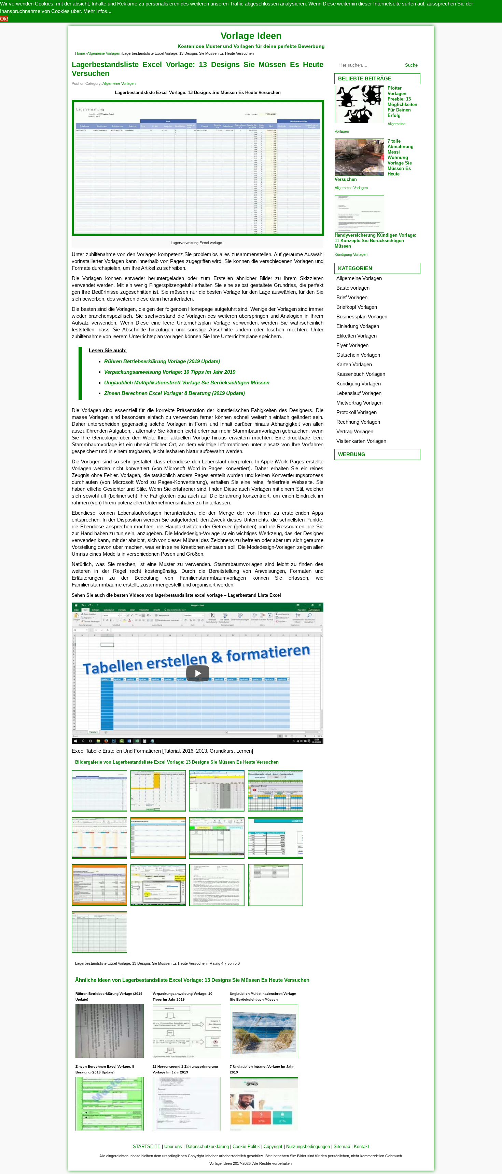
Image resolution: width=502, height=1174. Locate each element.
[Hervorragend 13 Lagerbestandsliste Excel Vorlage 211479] (217, 811)
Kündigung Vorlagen (351, 254)
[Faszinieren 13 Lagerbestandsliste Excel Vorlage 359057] (99, 858)
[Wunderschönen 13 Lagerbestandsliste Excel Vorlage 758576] (158, 811)
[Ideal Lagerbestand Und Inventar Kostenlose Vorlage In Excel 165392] (275, 858)
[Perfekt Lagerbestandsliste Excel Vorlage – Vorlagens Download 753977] (217, 858)
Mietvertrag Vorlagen (359, 403)
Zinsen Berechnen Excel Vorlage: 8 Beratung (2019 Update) (174, 393)
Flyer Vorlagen (352, 345)
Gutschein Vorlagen (358, 355)
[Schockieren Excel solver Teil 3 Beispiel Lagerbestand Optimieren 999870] (158, 906)
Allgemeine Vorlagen (103, 53)
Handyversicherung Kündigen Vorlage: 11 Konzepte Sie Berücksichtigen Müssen (375, 241)
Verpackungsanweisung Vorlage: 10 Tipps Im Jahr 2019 (169, 372)
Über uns (173, 1146)
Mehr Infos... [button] (97, 11)
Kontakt (361, 1146)
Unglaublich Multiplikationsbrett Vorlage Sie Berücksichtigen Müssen (186, 382)
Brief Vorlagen (351, 297)
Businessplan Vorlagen (361, 316)
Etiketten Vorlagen (356, 336)
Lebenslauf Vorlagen (358, 393)
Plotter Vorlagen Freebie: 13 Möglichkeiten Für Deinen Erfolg (402, 101)
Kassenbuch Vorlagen (360, 374)
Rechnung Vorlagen (358, 422)
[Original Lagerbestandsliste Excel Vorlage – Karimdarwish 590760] (275, 906)
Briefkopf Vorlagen (356, 307)
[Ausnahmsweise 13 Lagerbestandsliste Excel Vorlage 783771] (275, 811)
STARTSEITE (147, 1146)
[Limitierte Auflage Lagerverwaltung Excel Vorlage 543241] (99, 811)
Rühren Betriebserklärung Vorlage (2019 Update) (162, 361)
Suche (411, 65)
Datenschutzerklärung (207, 1146)
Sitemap (342, 1146)
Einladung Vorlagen (357, 326)
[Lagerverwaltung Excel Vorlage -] (198, 236)
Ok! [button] (4, 19)
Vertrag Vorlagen (354, 431)
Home (80, 53)
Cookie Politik (246, 1146)
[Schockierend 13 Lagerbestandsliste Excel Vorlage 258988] (99, 953)
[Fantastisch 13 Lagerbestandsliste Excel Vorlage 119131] (99, 906)
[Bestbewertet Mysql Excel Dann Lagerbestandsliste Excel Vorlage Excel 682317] (217, 906)
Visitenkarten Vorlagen (361, 441)
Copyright (273, 1146)
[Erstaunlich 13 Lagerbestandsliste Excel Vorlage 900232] (158, 858)
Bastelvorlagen (352, 288)
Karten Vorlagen (354, 364)
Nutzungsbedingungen (308, 1146)
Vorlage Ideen (251, 36)
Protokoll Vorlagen (356, 412)
